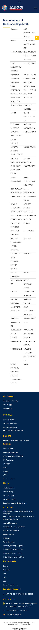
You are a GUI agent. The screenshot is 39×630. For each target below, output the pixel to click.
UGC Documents (8, 420)
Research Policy (8, 534)
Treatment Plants (9, 479)
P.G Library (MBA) (9, 499)
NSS (4, 573)
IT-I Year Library (8, 495)
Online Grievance (9, 542)
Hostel (5, 471)
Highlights (6, 538)
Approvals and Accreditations (13, 430)
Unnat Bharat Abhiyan (10, 585)
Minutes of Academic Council (13, 549)
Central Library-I (8, 488)
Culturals (6, 570)
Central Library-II (8, 492)
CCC (4, 581)
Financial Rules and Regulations (14, 527)
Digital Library (21, 503)
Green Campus (8, 449)
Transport (6, 464)
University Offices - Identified (13, 456)
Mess (5, 467)
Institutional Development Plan (13, 557)
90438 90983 (27, 594)
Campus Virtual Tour (10, 427)
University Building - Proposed (13, 546)
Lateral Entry (7, 408)
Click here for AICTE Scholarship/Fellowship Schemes (18, 513)
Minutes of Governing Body (12, 553)
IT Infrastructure (8, 460)
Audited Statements (10, 523)
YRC (4, 577)
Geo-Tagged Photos (10, 423)
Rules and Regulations (10, 519)
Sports (5, 566)
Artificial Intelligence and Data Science (16, 440)
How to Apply (7, 405)
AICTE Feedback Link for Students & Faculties (18, 516)
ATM (4, 475)
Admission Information (11, 401)
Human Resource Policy (11, 530)
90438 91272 (15, 594)
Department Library (10, 503)
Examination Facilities (10, 452)
